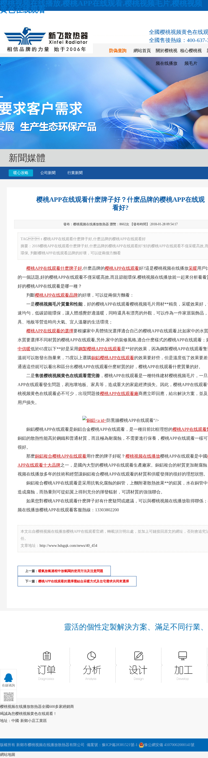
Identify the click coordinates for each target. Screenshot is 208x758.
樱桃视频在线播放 (142, 456)
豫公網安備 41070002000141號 (169, 745)
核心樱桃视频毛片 (191, 57)
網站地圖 (7, 755)
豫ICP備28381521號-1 (120, 745)
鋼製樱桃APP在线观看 (99, 348)
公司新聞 (48, 173)
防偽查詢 (117, 50)
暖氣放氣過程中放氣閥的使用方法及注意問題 (70, 571)
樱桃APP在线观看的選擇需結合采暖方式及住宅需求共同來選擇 (83, 581)
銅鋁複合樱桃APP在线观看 (60, 456)
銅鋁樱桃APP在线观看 (112, 357)
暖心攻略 (20, 173)
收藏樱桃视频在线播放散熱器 (32, 18)
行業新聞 (75, 173)
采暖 (192, 268)
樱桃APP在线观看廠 (119, 393)
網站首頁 (142, 50)
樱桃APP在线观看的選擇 (49, 331)
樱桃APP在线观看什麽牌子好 (54, 268)
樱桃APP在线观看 (122, 268)
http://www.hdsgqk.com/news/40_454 (68, 546)
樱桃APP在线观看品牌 (56, 295)
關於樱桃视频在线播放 (166, 57)
